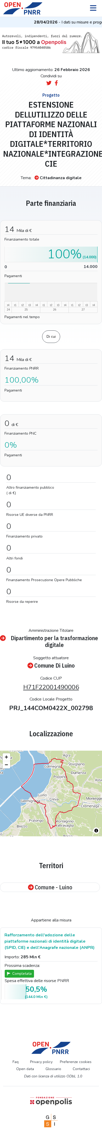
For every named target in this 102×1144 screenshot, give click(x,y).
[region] (51, 793)
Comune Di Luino (54, 665)
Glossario (53, 1068)
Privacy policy (41, 1061)
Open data (25, 1068)
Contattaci (81, 1068)
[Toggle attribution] (96, 830)
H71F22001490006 (51, 687)
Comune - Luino (53, 887)
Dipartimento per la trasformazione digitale (54, 642)
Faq (16, 1061)
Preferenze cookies (76, 1061)
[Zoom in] (6, 757)
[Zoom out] (6, 764)
